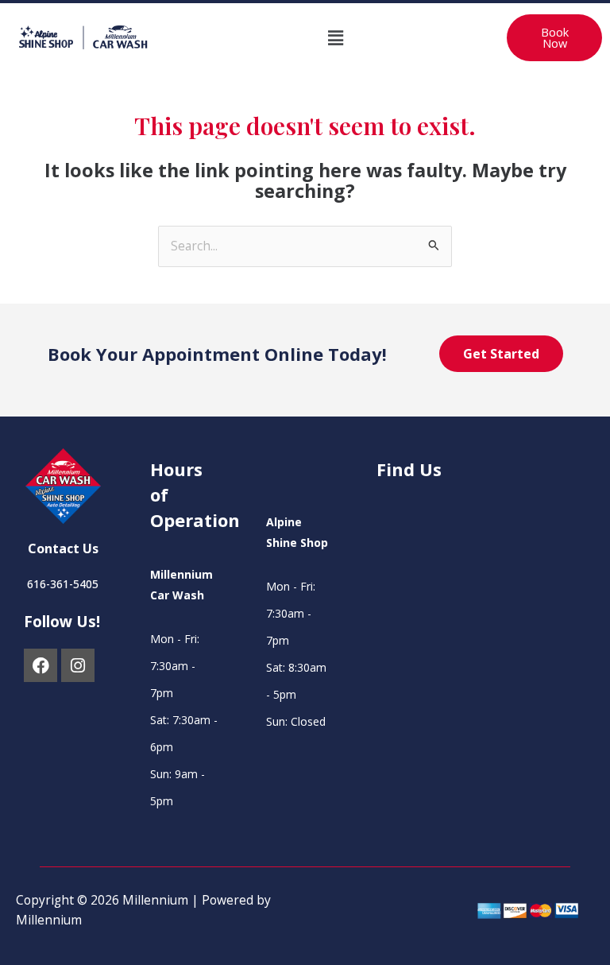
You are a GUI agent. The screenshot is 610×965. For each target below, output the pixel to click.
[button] (335, 37)
